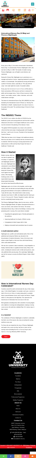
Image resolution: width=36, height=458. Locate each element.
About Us (18, 408)
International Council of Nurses (17, 89)
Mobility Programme (18, 400)
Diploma (18, 379)
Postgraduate (18, 388)
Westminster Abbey (10, 293)
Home (18, 405)
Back (5, 336)
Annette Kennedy (14, 132)
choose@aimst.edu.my (19, 438)
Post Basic (18, 382)
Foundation (18, 376)
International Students (18, 414)
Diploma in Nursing (6, 331)
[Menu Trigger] (32, 4)
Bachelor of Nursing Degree (21, 329)
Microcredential (18, 394)
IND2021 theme (7, 118)
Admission (18, 411)
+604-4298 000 (15, 432)
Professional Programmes (18, 397)
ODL (18, 391)
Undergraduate (18, 385)
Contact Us (18, 417)
